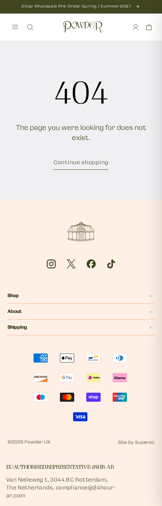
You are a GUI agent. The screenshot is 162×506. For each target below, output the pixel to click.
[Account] (135, 27)
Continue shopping (81, 163)
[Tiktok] (111, 264)
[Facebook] (91, 264)
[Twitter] (71, 264)
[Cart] (149, 27)
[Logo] (83, 27)
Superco (144, 442)
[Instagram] (51, 264)
